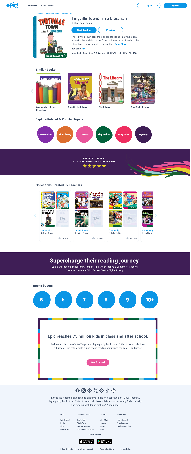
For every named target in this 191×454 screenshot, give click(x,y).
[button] (55, 216)
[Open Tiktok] (107, 390)
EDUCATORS (47, 5)
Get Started (98, 362)
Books (62, 423)
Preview (110, 30)
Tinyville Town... (67, 13)
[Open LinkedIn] (113, 390)
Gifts (62, 426)
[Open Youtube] (89, 390)
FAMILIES (32, 5)
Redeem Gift (64, 429)
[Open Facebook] (77, 390)
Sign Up (175, 5)
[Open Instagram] (83, 390)
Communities (38, 13)
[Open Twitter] (95, 390)
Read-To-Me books (52, 13)
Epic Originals (65, 420)
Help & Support (122, 420)
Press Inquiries (122, 423)
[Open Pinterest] (101, 390)
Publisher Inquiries (124, 426)
